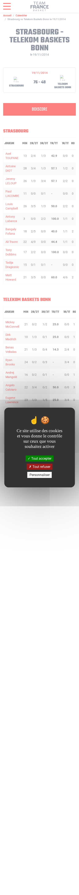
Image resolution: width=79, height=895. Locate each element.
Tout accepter (40, 458)
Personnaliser (39, 475)
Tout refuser (41, 467)
